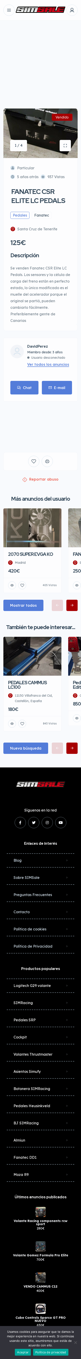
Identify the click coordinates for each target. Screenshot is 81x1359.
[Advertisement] (40, 61)
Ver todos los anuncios (48, 364)
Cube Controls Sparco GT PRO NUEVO (41, 1319)
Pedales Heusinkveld (32, 1106)
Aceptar (23, 1352)
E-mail (59, 387)
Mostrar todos (23, 605)
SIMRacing (23, 1002)
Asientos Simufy (27, 1071)
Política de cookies (30, 929)
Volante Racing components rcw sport (41, 1222)
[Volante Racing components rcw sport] (41, 1212)
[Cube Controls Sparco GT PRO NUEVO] (41, 1309)
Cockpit (20, 1037)
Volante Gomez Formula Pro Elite (40, 1255)
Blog (18, 860)
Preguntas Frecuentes (33, 894)
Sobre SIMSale (27, 877)
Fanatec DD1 (25, 1157)
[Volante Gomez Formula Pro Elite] (41, 1246)
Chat (27, 387)
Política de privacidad (50, 1352)
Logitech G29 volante (32, 985)
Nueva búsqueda (25, 748)
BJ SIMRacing (26, 1123)
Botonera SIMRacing (32, 1088)
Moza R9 (21, 1174)
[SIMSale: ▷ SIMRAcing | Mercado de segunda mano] (40, 10)
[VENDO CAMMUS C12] (41, 1277)
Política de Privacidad (33, 946)
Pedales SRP (25, 1020)
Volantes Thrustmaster (33, 1054)
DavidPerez (37, 346)
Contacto (22, 912)
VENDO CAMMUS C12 (40, 1286)
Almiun (19, 1140)
